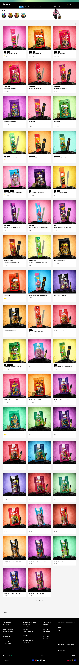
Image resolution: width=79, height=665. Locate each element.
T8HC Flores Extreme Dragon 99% (11, 399)
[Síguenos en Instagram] (5, 655)
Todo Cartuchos (46, 631)
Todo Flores (46, 634)
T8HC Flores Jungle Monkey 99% (60, 123)
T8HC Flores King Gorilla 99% (60, 53)
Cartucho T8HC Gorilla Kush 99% (60, 466)
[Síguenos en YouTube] (7, 655)
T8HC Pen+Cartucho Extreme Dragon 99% (37, 561)
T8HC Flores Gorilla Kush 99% (10, 88)
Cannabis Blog (6, 638)
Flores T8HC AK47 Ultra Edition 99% (11, 296)
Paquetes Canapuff (47, 622)
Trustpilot (5, 612)
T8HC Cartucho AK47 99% (59, 330)
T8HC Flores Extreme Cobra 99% (10, 121)
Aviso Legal (25, 629)
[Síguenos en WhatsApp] (11, 655)
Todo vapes (45, 626)
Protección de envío (27, 642)
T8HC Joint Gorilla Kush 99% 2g (10, 53)
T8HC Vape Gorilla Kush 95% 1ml (35, 123)
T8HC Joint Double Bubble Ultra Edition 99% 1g (38, 227)
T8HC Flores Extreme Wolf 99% (35, 399)
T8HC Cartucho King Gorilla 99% (35, 498)
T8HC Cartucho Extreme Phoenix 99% (36, 466)
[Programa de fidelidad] (67, 4)
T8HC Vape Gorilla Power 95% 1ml (35, 157)
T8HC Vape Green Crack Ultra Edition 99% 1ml (63, 366)
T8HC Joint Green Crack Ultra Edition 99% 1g (38, 262)
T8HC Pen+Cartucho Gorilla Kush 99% (36, 593)
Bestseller (21, 6)
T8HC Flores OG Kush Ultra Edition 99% (37, 192)
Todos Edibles (46, 638)
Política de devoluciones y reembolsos (29, 634)
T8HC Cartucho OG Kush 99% (60, 295)
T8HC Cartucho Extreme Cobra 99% (61, 432)
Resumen (50, 6)
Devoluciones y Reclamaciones (10, 626)
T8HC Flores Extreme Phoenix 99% (11, 432)
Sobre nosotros (26, 624)
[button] (6, 55)
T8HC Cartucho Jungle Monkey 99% (61, 498)
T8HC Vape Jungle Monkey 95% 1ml (61, 157)
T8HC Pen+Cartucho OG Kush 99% (11, 498)
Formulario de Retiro (7, 643)
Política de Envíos (27, 638)
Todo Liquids (46, 629)
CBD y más (35, 6)
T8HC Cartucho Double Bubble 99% (36, 364)
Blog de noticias (6, 636)
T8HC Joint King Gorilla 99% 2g (35, 88)
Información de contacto (28, 626)
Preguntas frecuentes (8, 634)
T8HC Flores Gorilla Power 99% (35, 53)
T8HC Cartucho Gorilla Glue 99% (10, 330)
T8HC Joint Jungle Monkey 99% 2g (11, 157)
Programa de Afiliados (8, 631)
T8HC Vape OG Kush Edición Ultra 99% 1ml (62, 227)
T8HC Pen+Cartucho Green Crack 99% (61, 561)
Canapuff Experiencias (8, 641)
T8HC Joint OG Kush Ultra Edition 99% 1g (12, 227)
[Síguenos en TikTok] (9, 655)
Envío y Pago (6, 624)
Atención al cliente (7, 622)
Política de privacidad (28, 631)
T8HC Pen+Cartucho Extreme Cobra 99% (12, 593)
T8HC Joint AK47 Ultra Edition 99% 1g (36, 331)
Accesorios (42, 6)
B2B (59, 6)
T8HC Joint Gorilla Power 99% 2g (60, 192)
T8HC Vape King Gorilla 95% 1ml (60, 88)
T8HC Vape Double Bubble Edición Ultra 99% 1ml (38, 295)
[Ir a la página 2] (42, 600)
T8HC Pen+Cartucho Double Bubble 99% (37, 529)
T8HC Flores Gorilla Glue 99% (60, 260)
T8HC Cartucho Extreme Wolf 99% (11, 466)
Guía (55, 6)
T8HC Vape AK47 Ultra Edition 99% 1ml (11, 262)
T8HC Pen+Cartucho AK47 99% (60, 529)
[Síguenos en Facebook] (3, 655)
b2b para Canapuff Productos (29, 622)
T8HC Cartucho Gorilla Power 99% (11, 529)
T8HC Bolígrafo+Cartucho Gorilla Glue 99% (12, 561)
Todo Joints (46, 636)
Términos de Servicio (28, 640)
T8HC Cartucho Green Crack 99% (35, 432)
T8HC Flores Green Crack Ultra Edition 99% (12, 366)
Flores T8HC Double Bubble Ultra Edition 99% (13, 192)
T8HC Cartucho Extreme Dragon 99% (61, 399)
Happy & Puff (28, 6)
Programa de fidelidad (8, 629)
